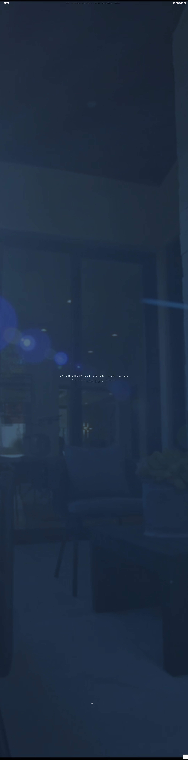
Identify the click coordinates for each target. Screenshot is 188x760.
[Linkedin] (179, 3)
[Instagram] (174, 3)
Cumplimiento (106, 3)
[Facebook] (177, 3)
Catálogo (97, 3)
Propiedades (86, 3)
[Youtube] (182, 3)
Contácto (117, 3)
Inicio (67, 3)
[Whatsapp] (185, 3)
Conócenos (75, 3)
